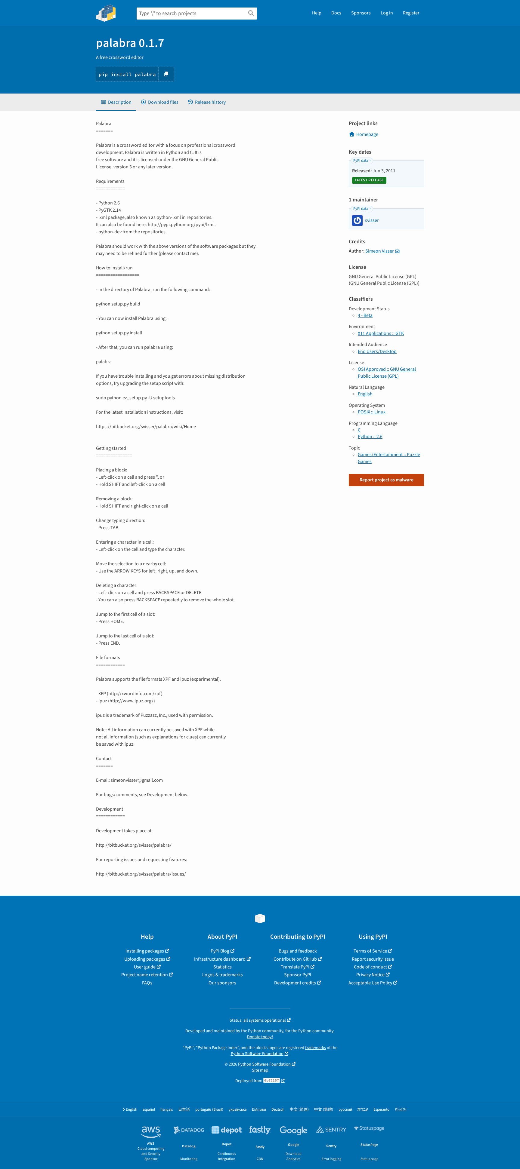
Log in (387, 13)
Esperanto (381, 1109)
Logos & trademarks (222, 974)
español (149, 1109)
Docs (336, 13)
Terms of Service (370, 951)
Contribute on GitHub (295, 959)
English (365, 394)
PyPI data (360, 160)
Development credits (295, 983)
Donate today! (260, 1037)
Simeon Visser (379, 251)
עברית (363, 1109)
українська (237, 1109)
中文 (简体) (299, 1109)
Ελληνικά (259, 1109)
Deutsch (277, 1109)
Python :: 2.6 (370, 436)
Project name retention (144, 974)
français (166, 1109)
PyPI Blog (220, 951)
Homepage (367, 134)
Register (411, 13)
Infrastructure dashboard (220, 959)
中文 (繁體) (323, 1109)
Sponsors (361, 13)
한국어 (401, 1109)
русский (345, 1109)
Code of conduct (370, 967)
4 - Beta (365, 315)
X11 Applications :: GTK (381, 333)
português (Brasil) (209, 1109)
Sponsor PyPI (297, 974)
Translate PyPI (295, 967)
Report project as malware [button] (386, 480)
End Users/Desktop (377, 351)
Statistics (222, 967)
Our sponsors (222, 983)
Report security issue (373, 959)
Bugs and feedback (298, 951)
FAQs (147, 983)
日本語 (184, 1109)
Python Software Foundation (257, 1054)
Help (316, 13)
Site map (260, 1070)
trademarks (315, 1048)
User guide (145, 967)
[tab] (116, 102)
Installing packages (144, 951)
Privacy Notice (370, 974)
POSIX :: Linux (371, 412)
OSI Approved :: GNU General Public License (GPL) (387, 372)
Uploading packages (144, 959)
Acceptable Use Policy (370, 983)
